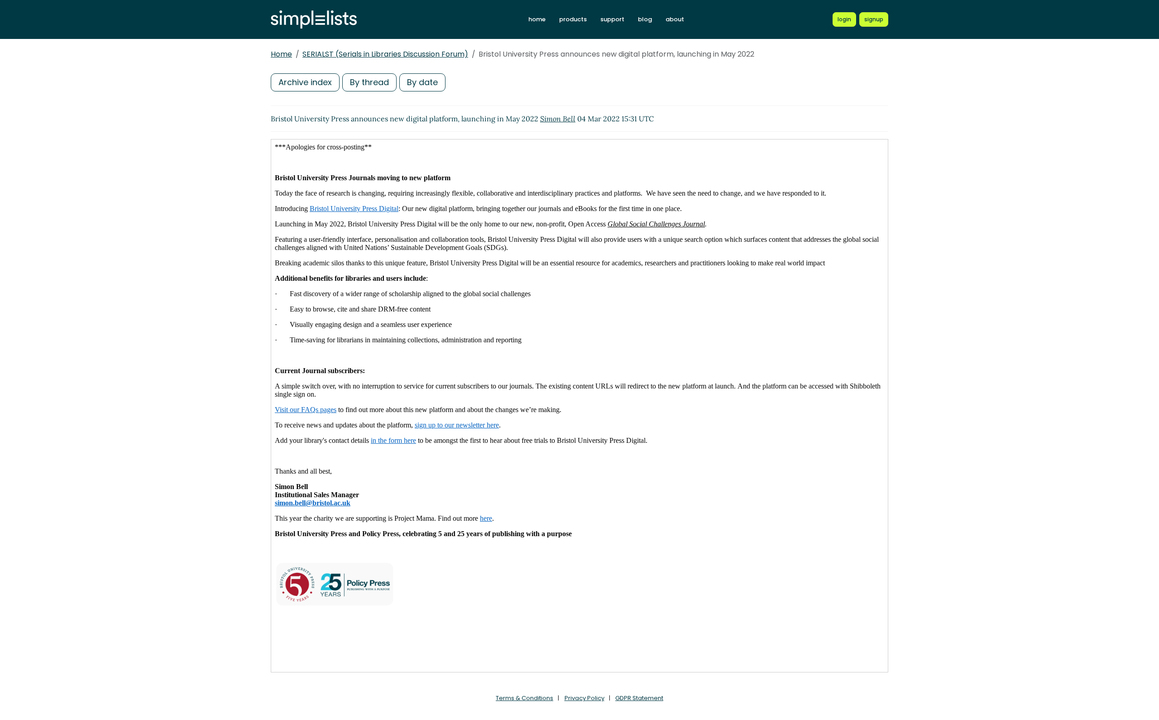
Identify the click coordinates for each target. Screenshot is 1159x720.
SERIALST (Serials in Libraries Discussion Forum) (385, 54)
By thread (369, 82)
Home (281, 54)
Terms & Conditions (524, 698)
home (537, 19)
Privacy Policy (584, 698)
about (675, 19)
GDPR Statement (639, 698)
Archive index (305, 82)
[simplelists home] (314, 19)
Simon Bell (557, 118)
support (612, 19)
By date (422, 82)
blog (645, 19)
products (573, 19)
